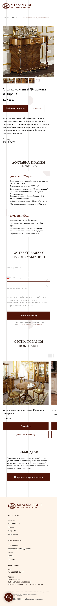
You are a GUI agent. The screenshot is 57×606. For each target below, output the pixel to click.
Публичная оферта (15, 595)
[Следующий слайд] (49, 51)
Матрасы (12, 531)
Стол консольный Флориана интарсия (35, 18)
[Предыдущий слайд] (7, 51)
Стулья (11, 527)
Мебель (15, 18)
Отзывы (11, 559)
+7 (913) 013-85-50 (16, 572)
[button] (37, 108)
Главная (5, 18)
